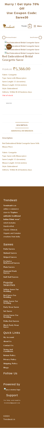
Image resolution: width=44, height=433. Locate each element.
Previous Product (11, 37)
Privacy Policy (9, 359)
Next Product (34, 37)
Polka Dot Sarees (11, 321)
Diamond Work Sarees (10, 272)
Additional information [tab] (22, 131)
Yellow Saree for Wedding (11, 290)
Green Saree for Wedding (10, 316)
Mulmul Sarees (10, 253)
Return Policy (9, 355)
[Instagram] (10, 379)
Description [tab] (22, 125)
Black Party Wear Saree (11, 326)
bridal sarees (26, 111)
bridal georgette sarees (13, 111)
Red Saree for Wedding (9, 296)
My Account (8, 337)
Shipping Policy (10, 364)
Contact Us (8, 345)
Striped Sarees (10, 257)
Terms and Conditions (8, 350)
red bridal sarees (36, 111)
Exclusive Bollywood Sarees (11, 262)
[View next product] (40, 37)
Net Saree (7, 311)
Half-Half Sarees (11, 277)
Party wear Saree (11, 307)
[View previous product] (3, 37)
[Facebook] (6, 379)
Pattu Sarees (9, 249)
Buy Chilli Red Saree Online (29, 106)
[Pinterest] (14, 379)
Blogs (6, 368)
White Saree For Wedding (10, 302)
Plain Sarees (9, 267)
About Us (7, 341)
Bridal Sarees (15, 106)
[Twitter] (18, 379)
